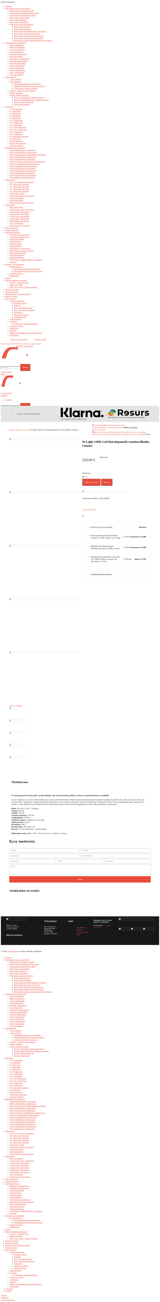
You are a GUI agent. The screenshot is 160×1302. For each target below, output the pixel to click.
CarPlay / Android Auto (19, 283)
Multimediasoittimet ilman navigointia (29, 86)
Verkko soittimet (16, 93)
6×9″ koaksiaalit (16, 132)
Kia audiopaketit (16, 56)
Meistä (79, 930)
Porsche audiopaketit (18, 63)
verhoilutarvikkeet (17, 239)
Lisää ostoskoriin (91, 482)
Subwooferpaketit (17, 198)
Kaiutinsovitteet (16, 246)
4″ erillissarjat (15, 114)
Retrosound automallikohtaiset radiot (24, 13)
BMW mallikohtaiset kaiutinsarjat (23, 152)
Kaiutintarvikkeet (16, 146)
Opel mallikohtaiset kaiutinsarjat (22, 168)
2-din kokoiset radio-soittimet (25, 88)
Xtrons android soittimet (19, 95)
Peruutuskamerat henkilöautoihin (27, 269)
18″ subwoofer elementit (19, 191)
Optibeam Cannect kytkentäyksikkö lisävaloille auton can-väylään (118, 434)
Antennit (13, 262)
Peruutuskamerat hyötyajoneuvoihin (28, 271)
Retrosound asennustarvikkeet (21, 24)
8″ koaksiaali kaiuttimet (19, 136)
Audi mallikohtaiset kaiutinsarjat (22, 150)
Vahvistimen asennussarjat (20, 248)
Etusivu (12, 430)
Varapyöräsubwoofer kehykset (21, 203)
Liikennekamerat (16, 273)
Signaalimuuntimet (17, 255)
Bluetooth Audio (16, 285)
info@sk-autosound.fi (19, 339)
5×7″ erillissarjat (16, 123)
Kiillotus (17, 305)
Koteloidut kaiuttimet (18, 143)
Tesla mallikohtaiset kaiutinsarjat (23, 171)
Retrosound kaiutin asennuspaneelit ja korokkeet (33, 40)
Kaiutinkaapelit (16, 244)
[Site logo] (14, 363)
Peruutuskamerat (16, 267)
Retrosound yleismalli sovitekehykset (28, 36)
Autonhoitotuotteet (17, 301)
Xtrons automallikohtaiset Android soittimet (31, 100)
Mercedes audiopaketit (18, 61)
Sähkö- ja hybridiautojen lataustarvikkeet (26, 333)
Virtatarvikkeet (15, 241)
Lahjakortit (14, 328)
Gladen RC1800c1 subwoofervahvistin (107, 427)
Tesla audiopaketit (17, 68)
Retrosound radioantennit (19, 18)
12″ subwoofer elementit (19, 187)
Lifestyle (13, 331)
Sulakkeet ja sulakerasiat (19, 237)
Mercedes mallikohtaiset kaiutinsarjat (24, 164)
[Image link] (16, 919)
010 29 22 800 (40, 339)
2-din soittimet (15, 82)
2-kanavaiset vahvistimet (19, 212)
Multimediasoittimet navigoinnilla (27, 84)
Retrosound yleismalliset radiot (22, 11)
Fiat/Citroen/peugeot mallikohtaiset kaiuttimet (28, 155)
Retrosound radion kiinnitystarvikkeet (29, 38)
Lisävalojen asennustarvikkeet (26, 324)
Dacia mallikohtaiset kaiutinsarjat (23, 157)
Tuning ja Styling (16, 326)
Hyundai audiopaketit (18, 54)
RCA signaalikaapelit (18, 253)
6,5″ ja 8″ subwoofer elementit (22, 182)
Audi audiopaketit (17, 45)
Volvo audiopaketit (17, 72)
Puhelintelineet (15, 319)
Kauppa (19, 430)
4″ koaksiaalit (15, 111)
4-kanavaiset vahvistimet (19, 214)
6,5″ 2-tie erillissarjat (18, 127)
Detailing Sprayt (20, 303)
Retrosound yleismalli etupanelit (27, 34)
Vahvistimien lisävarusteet (20, 225)
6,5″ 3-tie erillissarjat (18, 130)
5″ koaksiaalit (15, 116)
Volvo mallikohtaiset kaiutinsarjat (23, 175)
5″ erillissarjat (15, 118)
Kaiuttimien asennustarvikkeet (22, 251)
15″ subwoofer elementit (19, 189)
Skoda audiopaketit (17, 66)
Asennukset (81, 927)
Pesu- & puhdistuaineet (23, 308)
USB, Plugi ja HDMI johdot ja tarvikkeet (26, 260)
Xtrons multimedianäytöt (24, 102)
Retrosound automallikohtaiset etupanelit (30, 31)
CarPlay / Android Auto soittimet (23, 91)
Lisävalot (13, 321)
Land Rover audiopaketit (19, 59)
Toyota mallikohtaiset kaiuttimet (22, 173)
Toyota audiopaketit (17, 70)
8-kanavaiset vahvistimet (19, 221)
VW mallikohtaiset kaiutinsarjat (22, 178)
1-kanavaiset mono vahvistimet (22, 209)
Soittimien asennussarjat (19, 235)
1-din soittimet (15, 79)
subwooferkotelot (16, 200)
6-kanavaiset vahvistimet (19, 219)
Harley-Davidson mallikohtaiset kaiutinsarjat (27, 162)
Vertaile (8, 1291)
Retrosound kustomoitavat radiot (22, 15)
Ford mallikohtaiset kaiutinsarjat (22, 159)
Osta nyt (106, 482)
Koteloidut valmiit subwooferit (22, 196)
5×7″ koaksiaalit (16, 120)
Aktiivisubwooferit (17, 193)
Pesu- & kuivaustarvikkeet (24, 310)
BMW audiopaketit (17, 47)
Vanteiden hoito (20, 317)
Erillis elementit (16, 141)
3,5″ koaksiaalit (16, 109)
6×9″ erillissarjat (16, 134)
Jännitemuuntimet (17, 257)
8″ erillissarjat (15, 139)
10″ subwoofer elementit (19, 184)
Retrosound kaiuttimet (18, 20)
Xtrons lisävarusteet (22, 104)
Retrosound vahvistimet (19, 22)
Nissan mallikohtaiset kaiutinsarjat (23, 166)
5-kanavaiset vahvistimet (19, 216)
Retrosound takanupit (22, 29)
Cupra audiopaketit (17, 50)
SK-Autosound (13, 951)
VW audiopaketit (16, 75)
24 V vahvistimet (16, 223)
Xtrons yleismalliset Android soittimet (29, 98)
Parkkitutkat (14, 276)
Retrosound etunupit (22, 27)
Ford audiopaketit (17, 52)
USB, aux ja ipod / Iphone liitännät (23, 287)
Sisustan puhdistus (21, 315)
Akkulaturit (14, 335)
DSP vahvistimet (16, 207)
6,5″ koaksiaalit (16, 125)
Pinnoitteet (18, 312)
